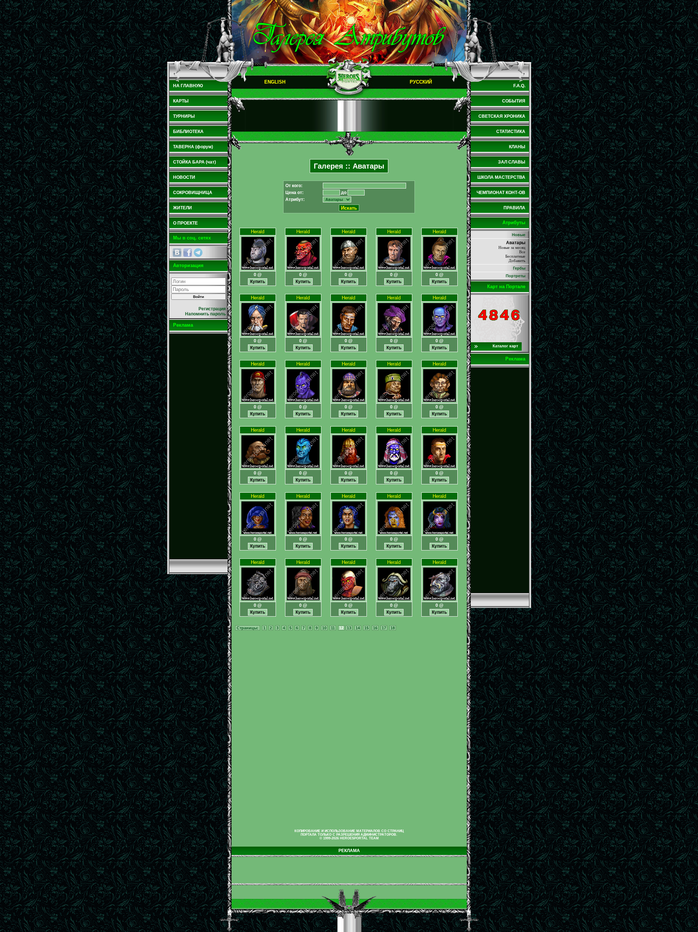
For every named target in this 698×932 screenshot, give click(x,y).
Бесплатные (515, 256)
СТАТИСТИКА (510, 131)
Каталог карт (505, 346)
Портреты (515, 276)
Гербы (519, 268)
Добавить (517, 260)
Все (522, 252)
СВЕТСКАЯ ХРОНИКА (501, 116)
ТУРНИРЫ (184, 116)
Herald (257, 231)
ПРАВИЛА (514, 207)
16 (375, 628)
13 (349, 628)
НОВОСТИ (184, 177)
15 (366, 628)
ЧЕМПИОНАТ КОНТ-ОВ (501, 192)
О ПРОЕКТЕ (185, 223)
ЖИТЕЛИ (182, 207)
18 (392, 628)
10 (324, 628)
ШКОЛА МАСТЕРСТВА (501, 177)
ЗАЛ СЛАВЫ (511, 162)
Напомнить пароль (205, 313)
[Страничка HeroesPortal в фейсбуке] (187, 252)
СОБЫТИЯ (513, 101)
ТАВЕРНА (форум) (193, 146)
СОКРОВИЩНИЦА (192, 192)
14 (358, 628)
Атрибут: (295, 199)
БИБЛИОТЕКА (188, 131)
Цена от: (294, 192)
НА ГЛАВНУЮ (188, 85)
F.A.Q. (519, 85)
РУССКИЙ (421, 82)
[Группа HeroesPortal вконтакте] (177, 252)
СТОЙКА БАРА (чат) (194, 162)
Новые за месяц (511, 247)
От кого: (293, 185)
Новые (518, 235)
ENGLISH (274, 82)
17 (384, 628)
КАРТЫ (181, 101)
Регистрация (212, 308)
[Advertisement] (198, 446)
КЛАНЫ (517, 146)
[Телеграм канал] (198, 252)
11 (333, 628)
